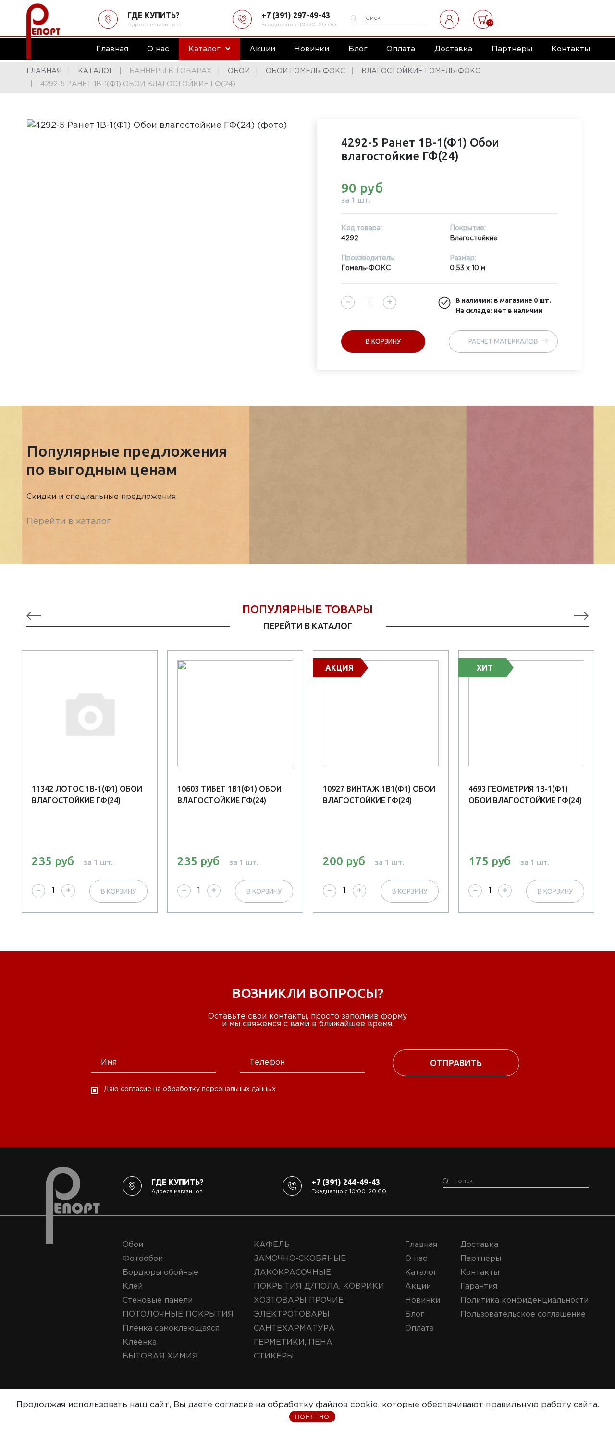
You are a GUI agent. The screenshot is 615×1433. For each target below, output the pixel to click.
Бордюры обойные (160, 1272)
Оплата (419, 1328)
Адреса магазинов (153, 25)
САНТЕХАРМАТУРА (294, 1328)
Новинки (422, 1300)
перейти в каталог (307, 626)
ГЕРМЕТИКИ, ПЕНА (293, 1342)
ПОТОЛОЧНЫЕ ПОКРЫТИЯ (178, 1314)
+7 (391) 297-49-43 (295, 15)
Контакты (479, 1272)
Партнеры (480, 1258)
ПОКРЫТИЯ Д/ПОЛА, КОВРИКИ (319, 1286)
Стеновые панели (158, 1300)
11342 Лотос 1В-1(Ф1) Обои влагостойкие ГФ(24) (87, 795)
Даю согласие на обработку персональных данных (190, 1089)
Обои (133, 1244)
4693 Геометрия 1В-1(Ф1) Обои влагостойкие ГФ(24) (525, 795)
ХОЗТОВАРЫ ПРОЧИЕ (299, 1300)
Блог (414, 1314)
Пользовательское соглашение (523, 1314)
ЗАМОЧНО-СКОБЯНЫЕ (300, 1258)
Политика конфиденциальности (524, 1300)
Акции (418, 1286)
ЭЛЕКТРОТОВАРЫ (292, 1314)
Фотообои (143, 1258)
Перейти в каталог (68, 521)
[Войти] (449, 19)
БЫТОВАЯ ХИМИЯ (160, 1356)
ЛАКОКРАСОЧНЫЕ (292, 1272)
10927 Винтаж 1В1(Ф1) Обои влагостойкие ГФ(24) (379, 795)
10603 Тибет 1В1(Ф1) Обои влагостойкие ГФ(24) (229, 795)
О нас (416, 1258)
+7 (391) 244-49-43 (345, 1182)
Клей (133, 1286)
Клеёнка (140, 1342)
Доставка (479, 1244)
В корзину (383, 341)
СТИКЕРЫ (274, 1356)
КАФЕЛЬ (272, 1244)
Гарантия (478, 1286)
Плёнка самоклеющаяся (171, 1328)
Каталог (421, 1272)
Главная (421, 1244)
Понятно (312, 1417)
